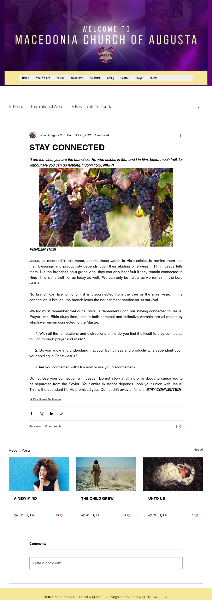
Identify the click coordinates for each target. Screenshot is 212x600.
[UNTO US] (173, 474)
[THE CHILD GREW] (106, 474)
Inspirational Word (47, 106)
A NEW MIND (25, 498)
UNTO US (156, 498)
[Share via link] (62, 413)
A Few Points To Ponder (93, 106)
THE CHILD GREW (97, 498)
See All (198, 449)
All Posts (16, 106)
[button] (198, 106)
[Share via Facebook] (31, 413)
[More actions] (180, 135)
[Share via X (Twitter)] (41, 413)
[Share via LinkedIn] (52, 413)
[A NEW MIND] (39, 474)
